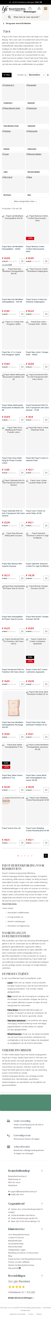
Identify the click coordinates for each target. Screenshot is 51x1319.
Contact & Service (16, 1238)
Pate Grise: (12, 1010)
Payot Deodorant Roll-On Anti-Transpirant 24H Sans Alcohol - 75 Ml (37, 407)
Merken (27, 23)
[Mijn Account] (39, 8)
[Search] (9, 17)
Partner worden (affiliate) (19, 1262)
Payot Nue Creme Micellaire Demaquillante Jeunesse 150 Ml (36, 778)
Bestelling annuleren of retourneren (23, 1253)
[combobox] (25, 17)
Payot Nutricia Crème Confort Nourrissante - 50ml (35, 249)
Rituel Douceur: (14, 1034)
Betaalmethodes (15, 1241)
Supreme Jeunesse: (16, 1021)
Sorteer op (22, 75)
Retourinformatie (15, 1247)
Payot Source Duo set (11, 828)
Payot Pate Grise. (9, 904)
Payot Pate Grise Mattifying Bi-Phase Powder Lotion (12, 460)
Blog (10, 1256)
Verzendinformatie (16, 1244)
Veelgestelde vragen (17, 1250)
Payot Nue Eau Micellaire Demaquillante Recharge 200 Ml (12, 725)
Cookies (39, 1314)
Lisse (10, 983)
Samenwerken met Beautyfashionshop (24, 1259)
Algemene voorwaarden (18, 1314)
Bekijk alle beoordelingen (20, 1298)
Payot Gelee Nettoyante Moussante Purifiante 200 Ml (13, 407)
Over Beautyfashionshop (18, 1235)
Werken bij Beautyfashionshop (21, 1265)
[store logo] (14, 9)
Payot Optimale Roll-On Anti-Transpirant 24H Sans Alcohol (13, 513)
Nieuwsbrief (13, 1268)
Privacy (30, 1314)
